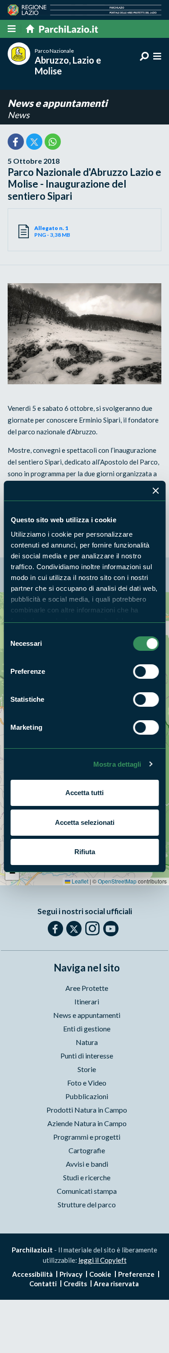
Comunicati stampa (87, 1191)
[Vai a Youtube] (111, 928)
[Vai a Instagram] (92, 928)
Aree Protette (86, 988)
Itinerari (86, 1001)
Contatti (43, 1283)
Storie (87, 1069)
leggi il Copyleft (102, 1260)
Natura (87, 1042)
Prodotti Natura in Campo (86, 1109)
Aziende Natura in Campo (87, 1123)
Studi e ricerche (86, 1177)
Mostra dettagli (117, 764)
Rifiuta (84, 852)
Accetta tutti (84, 792)
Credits (75, 1283)
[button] (12, 873)
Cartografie (87, 1150)
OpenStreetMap (117, 881)
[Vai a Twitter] (74, 928)
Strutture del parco (87, 1204)
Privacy (70, 1274)
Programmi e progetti (86, 1136)
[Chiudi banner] (155, 491)
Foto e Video (86, 1082)
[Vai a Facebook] (55, 928)
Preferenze (136, 1274)
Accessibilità (32, 1274)
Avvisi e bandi (87, 1164)
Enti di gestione (86, 1028)
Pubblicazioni (86, 1096)
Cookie (100, 1274)
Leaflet (79, 881)
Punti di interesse (86, 1055)
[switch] (146, 671)
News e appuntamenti (57, 103)
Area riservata (116, 1283)
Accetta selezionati (84, 822)
